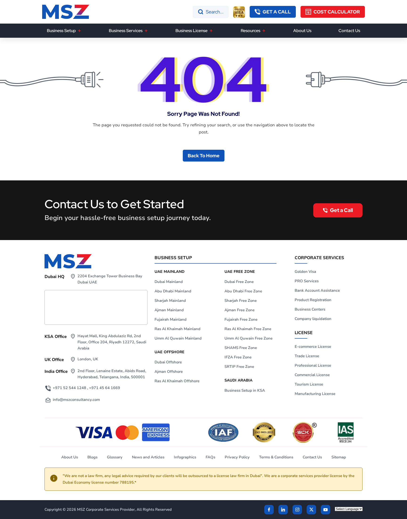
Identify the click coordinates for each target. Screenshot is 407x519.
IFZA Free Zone (238, 357)
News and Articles (148, 457)
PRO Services (307, 281)
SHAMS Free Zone (240, 347)
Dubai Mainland (169, 281)
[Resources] (263, 30)
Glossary (114, 457)
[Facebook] (269, 509)
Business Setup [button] (61, 30)
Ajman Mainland (169, 310)
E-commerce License (313, 346)
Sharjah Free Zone (240, 300)
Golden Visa (305, 271)
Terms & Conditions (276, 457)
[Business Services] (146, 30)
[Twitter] (311, 509)
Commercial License (312, 375)
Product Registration (313, 300)
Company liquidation (313, 318)
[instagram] (297, 509)
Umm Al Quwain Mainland (178, 338)
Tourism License (309, 384)
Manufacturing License (315, 393)
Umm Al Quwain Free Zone (248, 338)
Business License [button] (191, 30)
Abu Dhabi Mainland (173, 291)
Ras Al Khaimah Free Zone (247, 329)
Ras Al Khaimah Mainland (177, 329)
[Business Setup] (79, 30)
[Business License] (211, 30)
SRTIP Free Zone (239, 366)
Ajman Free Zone (239, 310)
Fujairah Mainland (171, 319)
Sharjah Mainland (170, 300)
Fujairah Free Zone (240, 319)
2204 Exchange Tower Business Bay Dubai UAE (109, 279)
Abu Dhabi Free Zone (243, 291)
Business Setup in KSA (244, 390)
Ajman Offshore (169, 371)
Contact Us (349, 30)
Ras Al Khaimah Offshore (177, 381)
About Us (302, 30)
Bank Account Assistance (317, 290)
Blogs (92, 457)
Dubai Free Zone (239, 281)
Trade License (307, 356)
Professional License (313, 365)
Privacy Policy (237, 457)
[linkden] (283, 509)
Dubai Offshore (168, 362)
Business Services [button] (125, 30)
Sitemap (338, 457)
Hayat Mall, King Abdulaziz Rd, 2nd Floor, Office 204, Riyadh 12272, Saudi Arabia (111, 342)
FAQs (210, 457)
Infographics (185, 457)
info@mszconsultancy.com (76, 399)
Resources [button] (250, 30)
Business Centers (310, 309)
